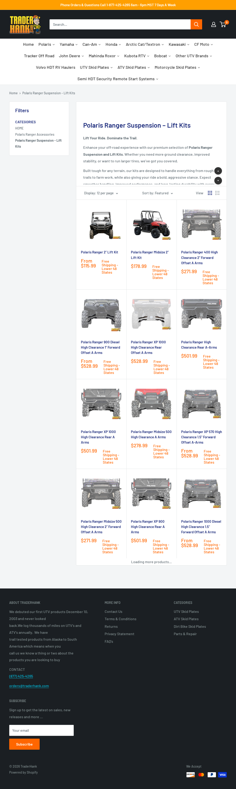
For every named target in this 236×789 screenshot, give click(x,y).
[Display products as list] (217, 193)
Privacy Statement (119, 633)
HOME (19, 128)
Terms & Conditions (120, 619)
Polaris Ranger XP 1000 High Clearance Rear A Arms (98, 437)
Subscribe (24, 744)
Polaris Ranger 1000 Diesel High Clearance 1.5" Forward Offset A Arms (201, 526)
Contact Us (113, 611)
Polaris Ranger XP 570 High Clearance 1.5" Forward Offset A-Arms (201, 437)
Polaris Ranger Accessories (34, 134)
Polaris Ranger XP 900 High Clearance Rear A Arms (148, 526)
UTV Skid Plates (186, 611)
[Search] (196, 24)
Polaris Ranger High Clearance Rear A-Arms (199, 344)
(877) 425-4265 (21, 676)
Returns (111, 626)
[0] (223, 24)
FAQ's (109, 641)
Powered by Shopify (23, 772)
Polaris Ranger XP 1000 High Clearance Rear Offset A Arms (148, 347)
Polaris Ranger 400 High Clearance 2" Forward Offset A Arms (199, 257)
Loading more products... (151, 561)
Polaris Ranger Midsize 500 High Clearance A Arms (151, 434)
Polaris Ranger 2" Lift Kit (99, 252)
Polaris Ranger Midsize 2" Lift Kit (150, 254)
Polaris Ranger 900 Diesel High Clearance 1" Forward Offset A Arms (100, 347)
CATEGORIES (25, 122)
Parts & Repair (185, 633)
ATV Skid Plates (186, 619)
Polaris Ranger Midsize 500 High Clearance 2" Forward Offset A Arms (101, 526)
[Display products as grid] (210, 193)
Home (13, 93)
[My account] (213, 24)
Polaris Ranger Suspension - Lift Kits (48, 93)
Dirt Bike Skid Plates (190, 626)
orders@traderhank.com (29, 685)
